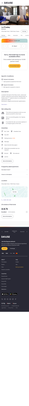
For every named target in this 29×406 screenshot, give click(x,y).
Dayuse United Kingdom (6, 278)
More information (7, 161)
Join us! (4, 248)
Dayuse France (4, 276)
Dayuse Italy (3, 283)
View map (24, 31)
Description (15, 35)
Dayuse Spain (4, 286)
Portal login (12, 248)
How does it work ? (5, 169)
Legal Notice (3, 307)
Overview (3, 35)
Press (2, 267)
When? (15, 46)
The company (4, 262)
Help (16, 264)
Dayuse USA (3, 281)
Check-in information (6, 174)
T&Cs (17, 307)
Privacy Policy (10, 307)
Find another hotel (14, 66)
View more (4, 104)
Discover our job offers (5, 269)
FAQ (21, 35)
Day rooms (22, 231)
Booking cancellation (20, 267)
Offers (9, 35)
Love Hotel (6, 231)
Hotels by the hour (14, 231)
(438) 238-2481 (7, 200)
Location (27, 35)
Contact (17, 262)
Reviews (3, 264)
